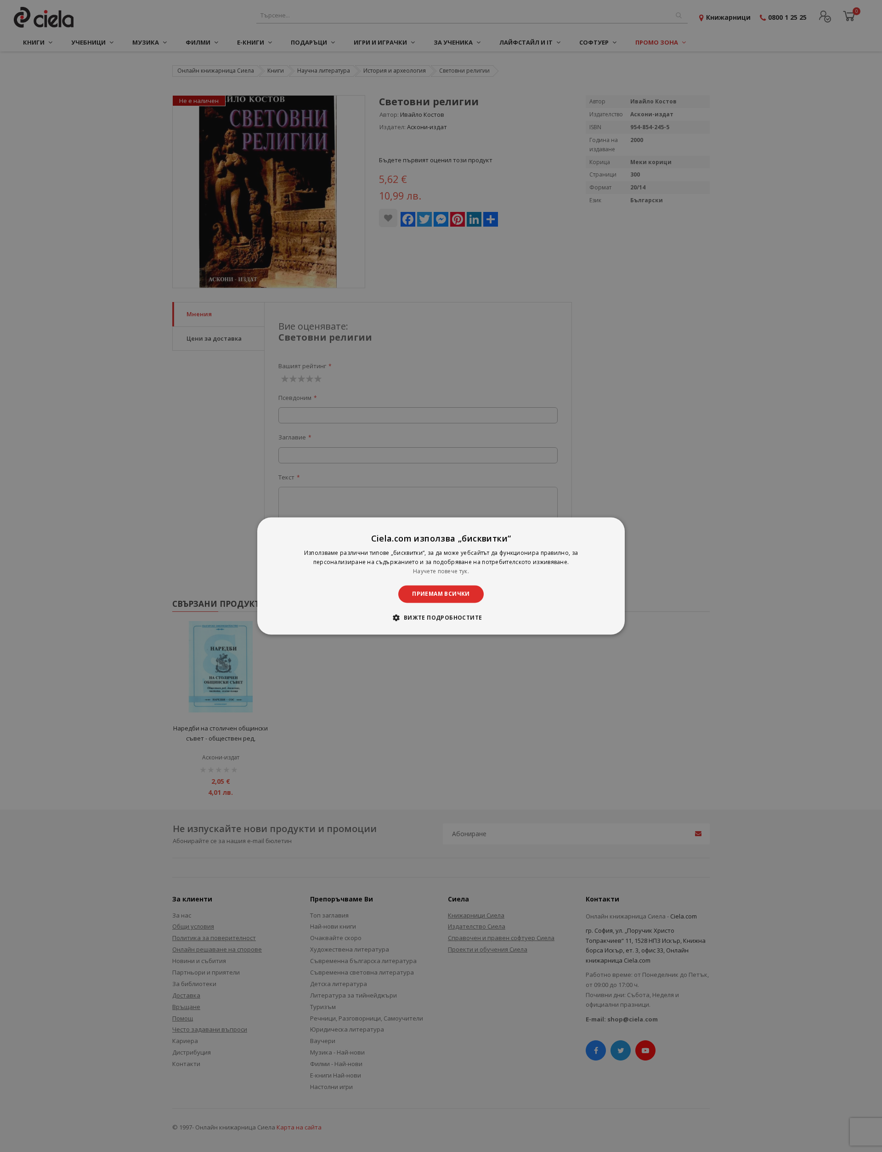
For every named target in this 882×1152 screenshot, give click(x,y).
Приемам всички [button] (441, 594)
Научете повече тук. (441, 571)
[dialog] (441, 575)
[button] (441, 617)
